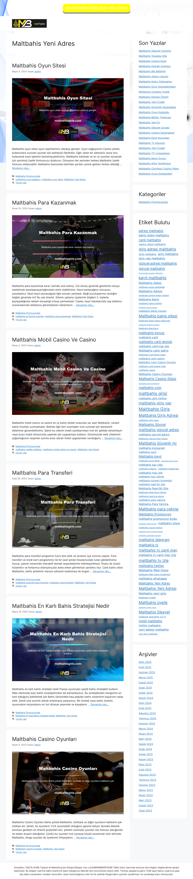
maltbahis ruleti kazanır (148, 524)
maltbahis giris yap (155, 403)
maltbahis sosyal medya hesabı (151, 532)
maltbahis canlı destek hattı (152, 366)
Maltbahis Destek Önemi (153, 96)
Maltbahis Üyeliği (147, 597)
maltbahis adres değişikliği (152, 287)
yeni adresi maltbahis (154, 629)
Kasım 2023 (146, 759)
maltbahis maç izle (151, 472)
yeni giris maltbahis (148, 634)
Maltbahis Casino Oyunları (44, 739)
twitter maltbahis (150, 625)
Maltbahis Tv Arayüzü (152, 143)
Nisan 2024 (146, 733)
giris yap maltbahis (152, 258)
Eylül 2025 (145, 667)
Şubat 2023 (146, 805)
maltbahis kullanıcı (148, 468)
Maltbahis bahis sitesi (158, 316)
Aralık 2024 (146, 692)
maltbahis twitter (151, 566)
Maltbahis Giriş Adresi (158, 415)
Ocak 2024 (145, 749)
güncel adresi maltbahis (158, 263)
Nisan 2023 (146, 795)
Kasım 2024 (146, 697)
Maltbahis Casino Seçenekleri (156, 132)
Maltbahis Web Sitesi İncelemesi (154, 574)
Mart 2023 (145, 800)
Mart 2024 (145, 738)
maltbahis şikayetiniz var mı (152, 616)
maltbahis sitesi (169, 523)
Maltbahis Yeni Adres (75, 179)
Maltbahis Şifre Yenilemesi (155, 163)
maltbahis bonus (152, 333)
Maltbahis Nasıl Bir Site (153, 488)
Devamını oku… (21, 168)
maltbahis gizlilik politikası (29, 449)
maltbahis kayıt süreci (169, 461)
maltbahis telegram (154, 540)
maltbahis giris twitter (153, 398)
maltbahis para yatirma (152, 499)
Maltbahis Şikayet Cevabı (154, 127)
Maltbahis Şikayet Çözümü (155, 50)
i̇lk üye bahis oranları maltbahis (151, 273)
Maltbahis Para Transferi (42, 473)
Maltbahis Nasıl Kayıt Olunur (152, 492)
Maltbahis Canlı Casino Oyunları (157, 362)
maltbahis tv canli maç (158, 550)
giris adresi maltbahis (157, 249)
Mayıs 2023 (146, 790)
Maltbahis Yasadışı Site (153, 56)
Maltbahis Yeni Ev (149, 122)
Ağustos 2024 (147, 713)
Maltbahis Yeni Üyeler (152, 148)
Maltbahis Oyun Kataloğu (154, 112)
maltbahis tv (148, 545)
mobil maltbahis (150, 621)
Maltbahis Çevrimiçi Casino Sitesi (159, 168)
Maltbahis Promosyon (155, 514)
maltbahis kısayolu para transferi (32, 582)
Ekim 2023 (145, 764)
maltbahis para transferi (62, 582)
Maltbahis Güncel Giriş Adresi (153, 438)
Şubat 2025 (146, 682)
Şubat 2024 (146, 744)
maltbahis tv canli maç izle (157, 555)
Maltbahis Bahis (149, 299)
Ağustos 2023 (147, 774)
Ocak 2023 (145, 810)
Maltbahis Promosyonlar (28, 176)
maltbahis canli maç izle (154, 346)
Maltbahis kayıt (150, 456)
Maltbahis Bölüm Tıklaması (155, 117)
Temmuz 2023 (147, 779)
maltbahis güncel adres (159, 430)
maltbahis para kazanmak (58, 316)
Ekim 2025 (145, 662)
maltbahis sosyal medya (150, 527)
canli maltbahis (150, 240)
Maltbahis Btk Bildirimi (152, 71)
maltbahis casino (147, 370)
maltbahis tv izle (154, 560)
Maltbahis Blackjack (148, 328)
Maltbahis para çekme (159, 509)
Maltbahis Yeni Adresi (157, 588)
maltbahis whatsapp (153, 578)
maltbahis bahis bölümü (150, 303)
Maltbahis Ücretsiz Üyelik (154, 91)
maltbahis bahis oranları (153, 310)
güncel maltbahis (152, 268)
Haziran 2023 (147, 785)
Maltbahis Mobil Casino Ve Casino (54, 339)
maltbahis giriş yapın (149, 420)
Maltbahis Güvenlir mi (158, 443)
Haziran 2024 (147, 723)
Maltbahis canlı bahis (153, 350)
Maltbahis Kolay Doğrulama (155, 81)
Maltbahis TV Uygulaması (154, 153)
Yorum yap (21, 182)
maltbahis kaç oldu (151, 464)
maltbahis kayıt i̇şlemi (149, 460)
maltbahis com (150, 388)
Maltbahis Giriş (154, 409)
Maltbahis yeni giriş (152, 593)
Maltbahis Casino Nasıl (152, 61)
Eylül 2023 (145, 769)
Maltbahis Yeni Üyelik (152, 102)
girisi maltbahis (147, 254)
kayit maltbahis (152, 277)
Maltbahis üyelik (153, 602)
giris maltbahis (168, 254)
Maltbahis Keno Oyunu (152, 158)
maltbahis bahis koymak (148, 308)
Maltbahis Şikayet (154, 612)
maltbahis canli (148, 337)
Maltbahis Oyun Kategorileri (155, 173)
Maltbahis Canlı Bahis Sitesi (152, 354)
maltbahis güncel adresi (154, 434)
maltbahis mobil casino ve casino (59, 449)
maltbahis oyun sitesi (52, 179)
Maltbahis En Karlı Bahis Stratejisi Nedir (60, 606)
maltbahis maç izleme (151, 476)
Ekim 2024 (145, 703)
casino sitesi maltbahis (152, 244)
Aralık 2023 (146, 754)
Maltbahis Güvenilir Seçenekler (157, 107)
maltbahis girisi (153, 393)
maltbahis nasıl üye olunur (151, 496)
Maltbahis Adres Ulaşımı (153, 76)
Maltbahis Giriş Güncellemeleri (157, 86)
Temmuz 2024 (147, 718)
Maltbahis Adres (150, 283)
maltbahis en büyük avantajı (30, 316)
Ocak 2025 (145, 687)
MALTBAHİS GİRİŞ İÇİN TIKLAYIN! (96, 8)
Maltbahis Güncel (152, 424)
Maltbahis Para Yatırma (153, 504)
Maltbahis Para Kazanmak (44, 202)
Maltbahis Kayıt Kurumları (154, 137)
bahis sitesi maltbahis (154, 235)
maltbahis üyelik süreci (147, 608)
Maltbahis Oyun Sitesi (39, 65)
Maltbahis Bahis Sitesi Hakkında (154, 320)
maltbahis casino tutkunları (149, 384)
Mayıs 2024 (146, 728)
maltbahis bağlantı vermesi (149, 325)
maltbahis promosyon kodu (158, 519)
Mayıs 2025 (146, 677)
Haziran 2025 (147, 672)
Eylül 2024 (145, 708)
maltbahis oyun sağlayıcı (28, 179)
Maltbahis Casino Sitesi (157, 379)
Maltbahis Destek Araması (155, 66)
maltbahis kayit (147, 452)
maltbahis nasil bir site (152, 484)
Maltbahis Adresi (150, 291)
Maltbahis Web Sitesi (153, 570)
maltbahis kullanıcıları (168, 468)
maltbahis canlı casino (152, 358)
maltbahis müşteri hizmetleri (155, 480)
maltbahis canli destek (155, 342)
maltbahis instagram (152, 448)
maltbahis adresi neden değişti (154, 295)
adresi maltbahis (151, 231)
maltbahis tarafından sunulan (150, 536)
